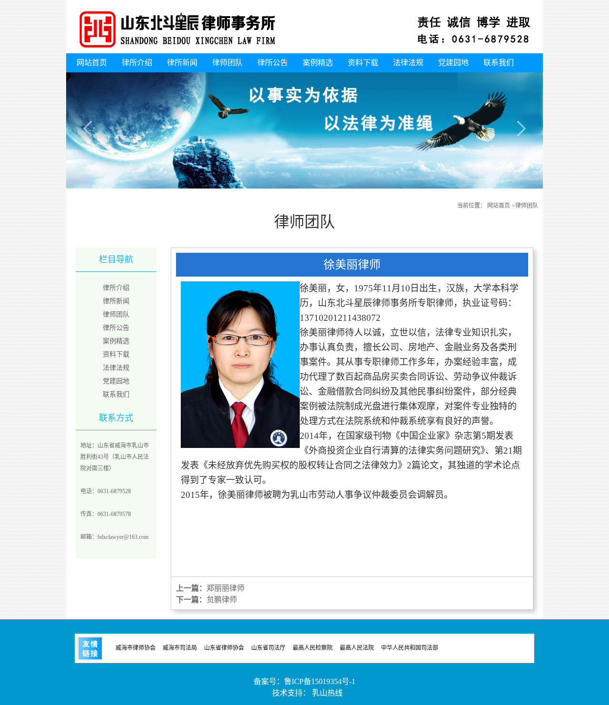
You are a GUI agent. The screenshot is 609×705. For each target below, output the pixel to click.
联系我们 (498, 63)
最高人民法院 (357, 647)
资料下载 (363, 63)
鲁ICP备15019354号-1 (319, 681)
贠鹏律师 (221, 600)
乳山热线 (327, 693)
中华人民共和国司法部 (409, 647)
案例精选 (318, 63)
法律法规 (408, 63)
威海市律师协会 (136, 647)
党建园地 (453, 63)
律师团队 (227, 63)
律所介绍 (137, 63)
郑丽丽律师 (225, 588)
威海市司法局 (180, 647)
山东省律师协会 (224, 647)
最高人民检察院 (313, 647)
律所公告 (272, 63)
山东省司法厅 (268, 647)
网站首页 (92, 63)
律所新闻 (182, 63)
